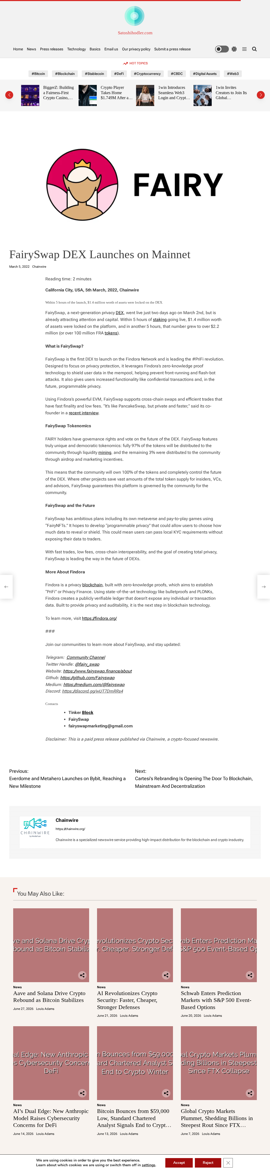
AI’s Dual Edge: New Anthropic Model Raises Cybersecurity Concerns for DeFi (51, 1118)
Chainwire (39, 266)
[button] (9, 95)
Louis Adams (45, 1009)
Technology (76, 49)
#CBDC (177, 74)
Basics (95, 49)
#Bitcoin (38, 74)
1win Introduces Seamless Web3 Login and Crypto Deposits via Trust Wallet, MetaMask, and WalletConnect (171, 100)
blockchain (92, 584)
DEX (120, 312)
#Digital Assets (205, 74)
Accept (179, 1162)
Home (18, 49)
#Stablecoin (94, 74)
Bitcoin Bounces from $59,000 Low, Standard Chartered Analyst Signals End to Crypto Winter (133, 1121)
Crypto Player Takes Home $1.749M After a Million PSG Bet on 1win (112, 98)
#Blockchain (65, 74)
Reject (208, 1162)
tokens (111, 332)
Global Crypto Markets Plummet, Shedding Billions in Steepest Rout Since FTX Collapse (217, 1121)
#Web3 (233, 74)
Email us (111, 49)
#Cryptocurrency (147, 74)
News (31, 49)
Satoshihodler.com (135, 33)
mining (104, 452)
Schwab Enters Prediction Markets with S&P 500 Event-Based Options (216, 1000)
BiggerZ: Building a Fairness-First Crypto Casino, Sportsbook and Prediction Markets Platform (56, 100)
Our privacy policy (136, 49)
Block (87, 712)
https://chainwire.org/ (70, 829)
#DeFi (119, 74)
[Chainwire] (35, 827)
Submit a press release (172, 49)
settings (148, 1165)
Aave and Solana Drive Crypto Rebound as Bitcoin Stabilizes (49, 996)
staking (160, 319)
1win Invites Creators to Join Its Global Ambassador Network (228, 98)
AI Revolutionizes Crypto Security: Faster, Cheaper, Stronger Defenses (127, 1000)
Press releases (51, 49)
